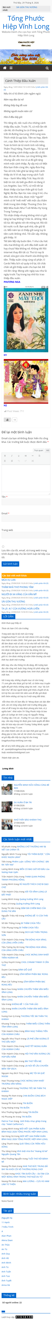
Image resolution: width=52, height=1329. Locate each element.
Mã (47, 450)
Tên (5, 496)
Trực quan (38, 450)
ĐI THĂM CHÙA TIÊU (30, 923)
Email (5, 513)
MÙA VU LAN (8, 579)
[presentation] (5, 456)
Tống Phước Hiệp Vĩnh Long (26, 22)
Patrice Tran (7, 1121)
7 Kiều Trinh (7, 1226)
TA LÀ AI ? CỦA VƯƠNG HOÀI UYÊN (20, 608)
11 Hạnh (6, 1222)
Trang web (7, 530)
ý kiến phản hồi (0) (41, 583)
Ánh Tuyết (6, 1280)
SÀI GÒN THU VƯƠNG (26, 7)
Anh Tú (5, 1267)
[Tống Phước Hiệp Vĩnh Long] (5, 68)
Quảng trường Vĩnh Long (31, 899)
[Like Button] (7, 420)
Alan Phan (6, 1235)
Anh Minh (6, 1262)
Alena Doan (7, 1240)
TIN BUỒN (28, 1103)
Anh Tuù (6, 1276)
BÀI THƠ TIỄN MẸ (33, 1061)
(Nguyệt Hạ (7, 1217)
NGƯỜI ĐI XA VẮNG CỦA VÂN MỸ (19, 594)
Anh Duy (6, 1253)
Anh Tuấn (6, 1271)
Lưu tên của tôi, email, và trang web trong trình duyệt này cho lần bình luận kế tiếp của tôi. (26, 554)
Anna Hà (6, 1285)
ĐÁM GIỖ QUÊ (25, 969)
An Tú (4, 1249)
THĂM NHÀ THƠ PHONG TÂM (17, 587)
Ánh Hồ (5, 1258)
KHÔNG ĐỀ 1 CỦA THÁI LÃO (25, 1004)
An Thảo (6, 1244)
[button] (5, 455)
